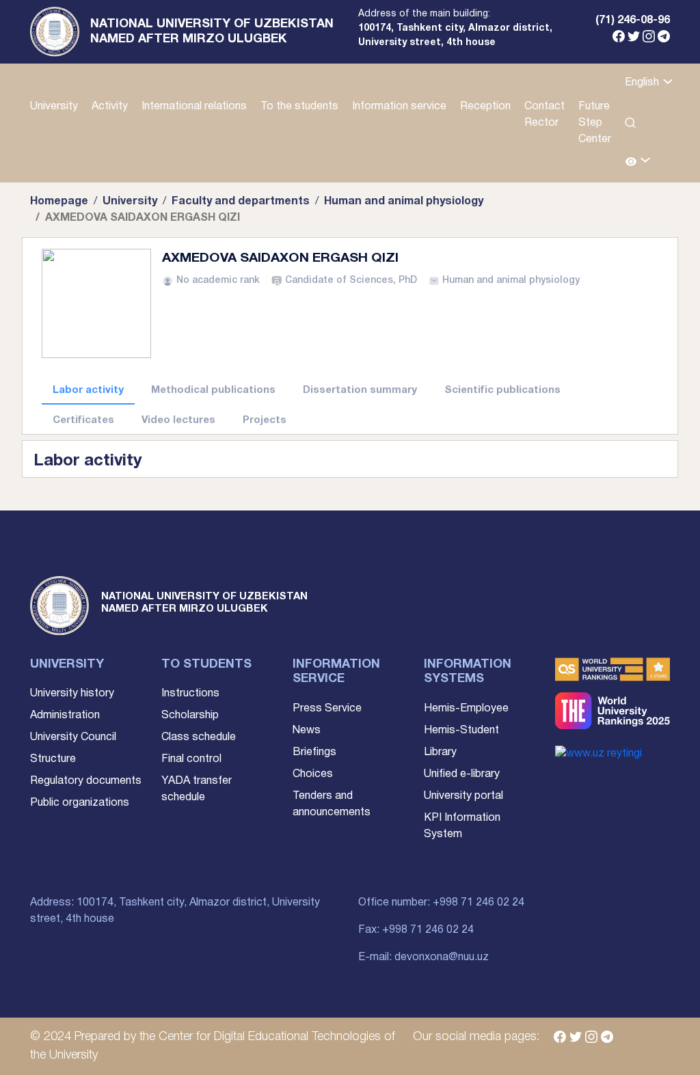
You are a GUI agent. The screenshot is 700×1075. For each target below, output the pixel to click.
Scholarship (190, 715)
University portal (463, 796)
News (307, 730)
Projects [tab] (264, 420)
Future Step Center (594, 123)
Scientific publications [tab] (502, 390)
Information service (399, 106)
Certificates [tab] (83, 420)
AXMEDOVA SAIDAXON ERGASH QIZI (280, 258)
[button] (638, 162)
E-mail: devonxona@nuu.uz (423, 957)
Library (440, 752)
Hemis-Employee (466, 708)
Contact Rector (544, 115)
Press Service (327, 708)
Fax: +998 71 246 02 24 (416, 930)
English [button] (643, 82)
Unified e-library (462, 774)
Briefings (314, 752)
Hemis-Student (461, 730)
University (54, 106)
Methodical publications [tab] (213, 390)
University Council (73, 737)
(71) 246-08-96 (632, 20)
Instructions (190, 693)
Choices (313, 774)
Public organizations (79, 803)
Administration (65, 715)
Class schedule (198, 737)
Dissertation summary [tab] (360, 390)
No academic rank (218, 280)
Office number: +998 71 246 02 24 (441, 903)
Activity (110, 106)
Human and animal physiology (403, 201)
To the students (299, 106)
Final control (191, 759)
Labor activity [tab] (88, 390)
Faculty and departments (241, 201)
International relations (194, 106)
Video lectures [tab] (178, 420)
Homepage (59, 201)
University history (72, 693)
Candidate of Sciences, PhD (351, 280)
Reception (485, 106)
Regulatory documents (86, 781)
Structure (53, 759)
